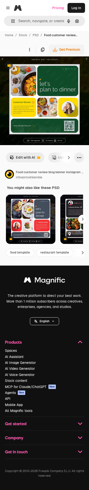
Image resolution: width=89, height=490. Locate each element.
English (44, 321)
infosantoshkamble (29, 177)
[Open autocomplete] (11, 21)
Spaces (11, 350)
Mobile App (14, 405)
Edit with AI (22, 158)
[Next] (68, 157)
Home (9, 35)
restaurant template (54, 252)
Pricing (58, 8)
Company (14, 437)
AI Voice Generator (20, 374)
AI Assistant (14, 357)
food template (20, 252)
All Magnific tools (18, 410)
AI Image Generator (20, 362)
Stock (23, 35)
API (7, 398)
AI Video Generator (20, 368)
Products (13, 342)
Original (32, 66)
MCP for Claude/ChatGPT (30, 387)
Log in (76, 8)
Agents (14, 392)
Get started (15, 423)
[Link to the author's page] (9, 175)
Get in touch (16, 451)
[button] (44, 321)
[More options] (29, 49)
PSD (36, 35)
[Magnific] (44, 281)
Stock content (16, 380)
